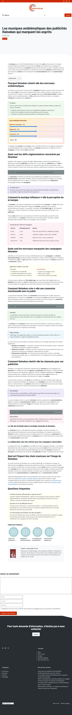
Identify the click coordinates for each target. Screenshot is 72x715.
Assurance (5, 671)
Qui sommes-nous (43, 660)
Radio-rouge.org (6, 703)
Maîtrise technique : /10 (17, 124)
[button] (44, 15)
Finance (4, 675)
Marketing (5, 677)
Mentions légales (65, 703)
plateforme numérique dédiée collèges (25, 478)
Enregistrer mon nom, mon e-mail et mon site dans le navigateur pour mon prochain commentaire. (31, 609)
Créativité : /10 (14, 134)
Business (5, 38)
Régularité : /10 (14, 129)
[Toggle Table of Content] (18, 78)
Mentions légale (42, 658)
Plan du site (41, 654)
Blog (39, 652)
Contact (68, 15)
